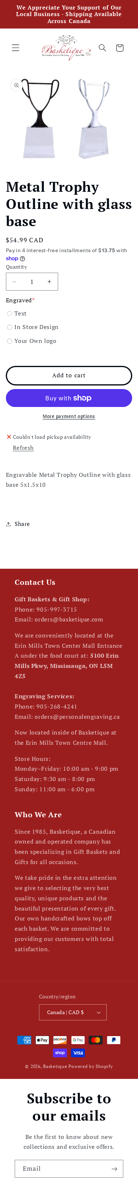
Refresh (23, 447)
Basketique (55, 1066)
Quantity (16, 267)
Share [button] (22, 523)
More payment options (69, 416)
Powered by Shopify (90, 1066)
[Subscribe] (114, 1169)
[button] (15, 48)
